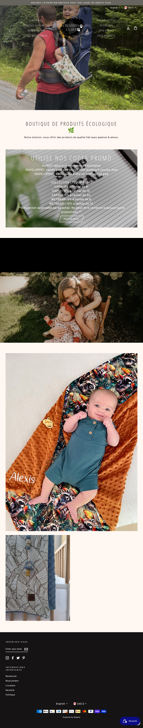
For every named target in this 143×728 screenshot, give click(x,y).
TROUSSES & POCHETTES (36, 25)
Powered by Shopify (71, 717)
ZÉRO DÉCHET (106, 30)
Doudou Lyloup (106, 20)
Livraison (10, 685)
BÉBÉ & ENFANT (36, 30)
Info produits (106, 35)
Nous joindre (12, 680)
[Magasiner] (71, 188)
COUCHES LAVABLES (37, 35)
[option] (71, 2)
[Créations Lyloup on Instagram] (7, 658)
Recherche (11, 676)
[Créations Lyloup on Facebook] (12, 658)
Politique (10, 694)
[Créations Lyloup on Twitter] (18, 658)
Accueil (36, 20)
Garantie (10, 690)
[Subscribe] (26, 649)
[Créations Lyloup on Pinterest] (23, 658)
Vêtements (106, 25)
